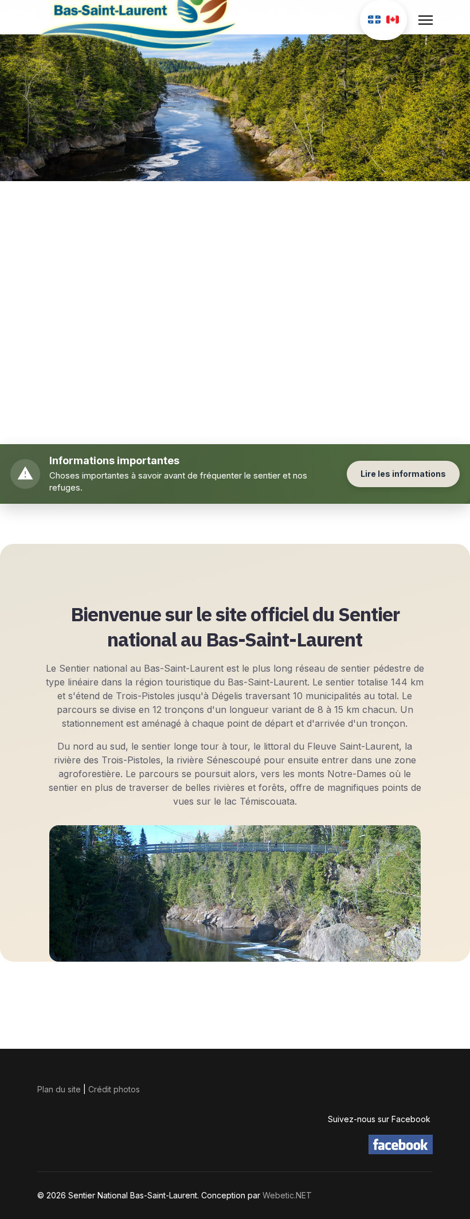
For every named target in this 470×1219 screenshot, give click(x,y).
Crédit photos (114, 1089)
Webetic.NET (287, 1195)
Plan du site (59, 1089)
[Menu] (425, 20)
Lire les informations (403, 474)
